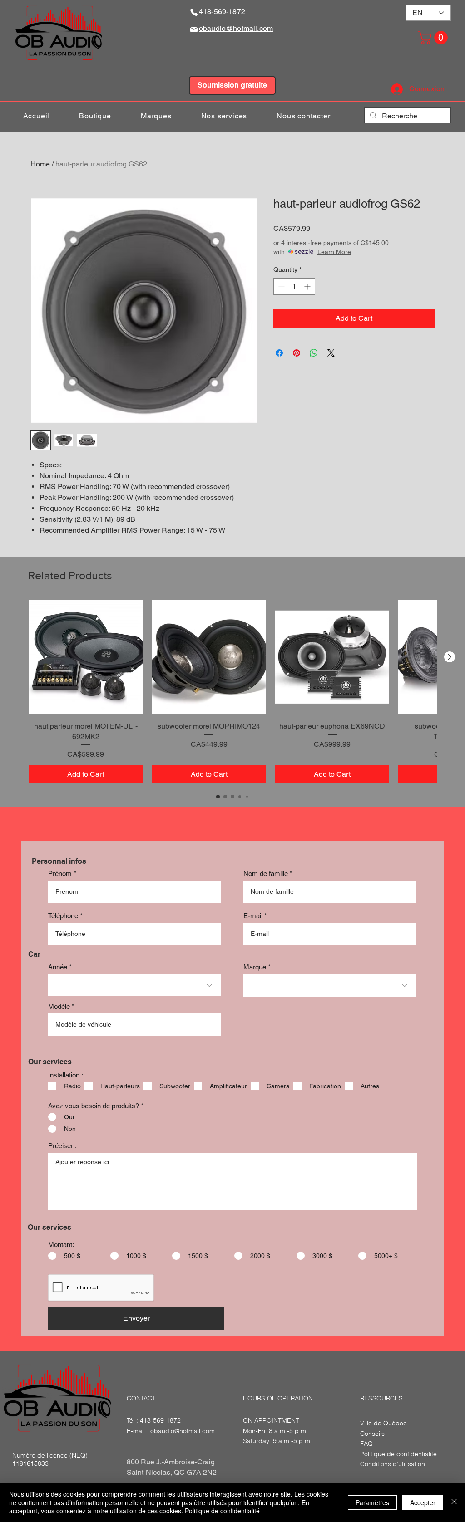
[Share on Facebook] (279, 352)
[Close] (454, 1502)
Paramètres (372, 1502)
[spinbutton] (294, 286)
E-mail (252, 915)
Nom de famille (265, 873)
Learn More (334, 251)
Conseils (372, 1433)
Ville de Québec (383, 1423)
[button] (434, 37)
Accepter (422, 1502)
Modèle (59, 1006)
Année (57, 967)
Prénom (60, 873)
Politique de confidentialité (222, 1510)
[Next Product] (449, 656)
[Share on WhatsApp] (313, 352)
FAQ (366, 1443)
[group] (232, 692)
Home (40, 164)
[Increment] (308, 286)
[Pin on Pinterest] (296, 352)
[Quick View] (86, 657)
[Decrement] (280, 286)
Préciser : (62, 1145)
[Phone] (194, 12)
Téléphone (63, 915)
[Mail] (194, 29)
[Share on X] (331, 352)
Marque (254, 967)
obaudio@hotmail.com (182, 1431)
